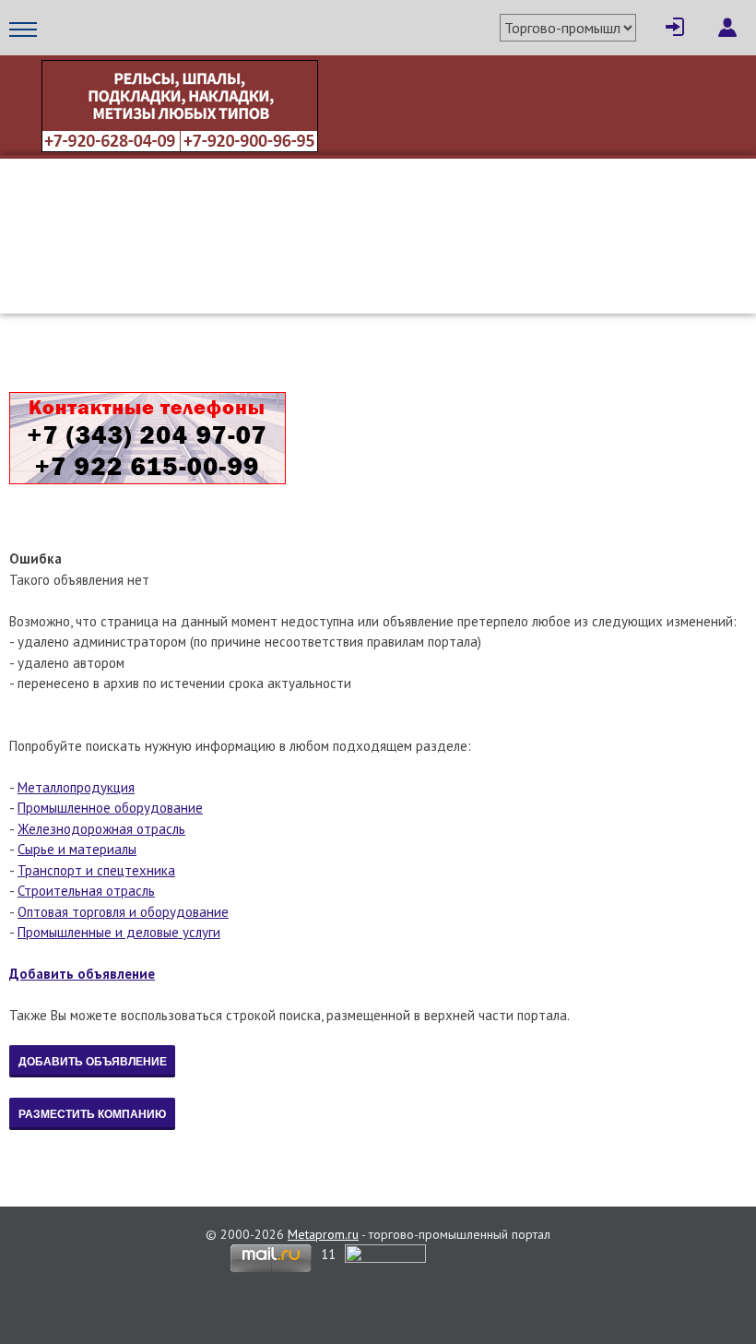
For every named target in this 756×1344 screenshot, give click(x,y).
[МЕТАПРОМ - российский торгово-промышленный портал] (182, 247)
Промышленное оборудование (110, 807)
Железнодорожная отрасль (101, 829)
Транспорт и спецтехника (96, 870)
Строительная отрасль (86, 890)
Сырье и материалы (77, 849)
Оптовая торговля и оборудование (123, 912)
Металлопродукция (76, 787)
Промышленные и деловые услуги (119, 932)
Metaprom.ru (323, 1234)
